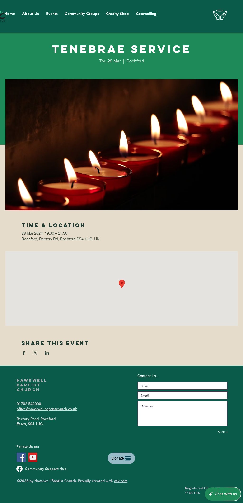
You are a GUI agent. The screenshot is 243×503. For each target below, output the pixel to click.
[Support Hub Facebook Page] (19, 469)
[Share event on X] (35, 353)
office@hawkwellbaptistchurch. (42, 409)
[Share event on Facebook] (24, 353)
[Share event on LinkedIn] (47, 353)
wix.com (120, 481)
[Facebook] (21, 457)
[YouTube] (32, 457)
